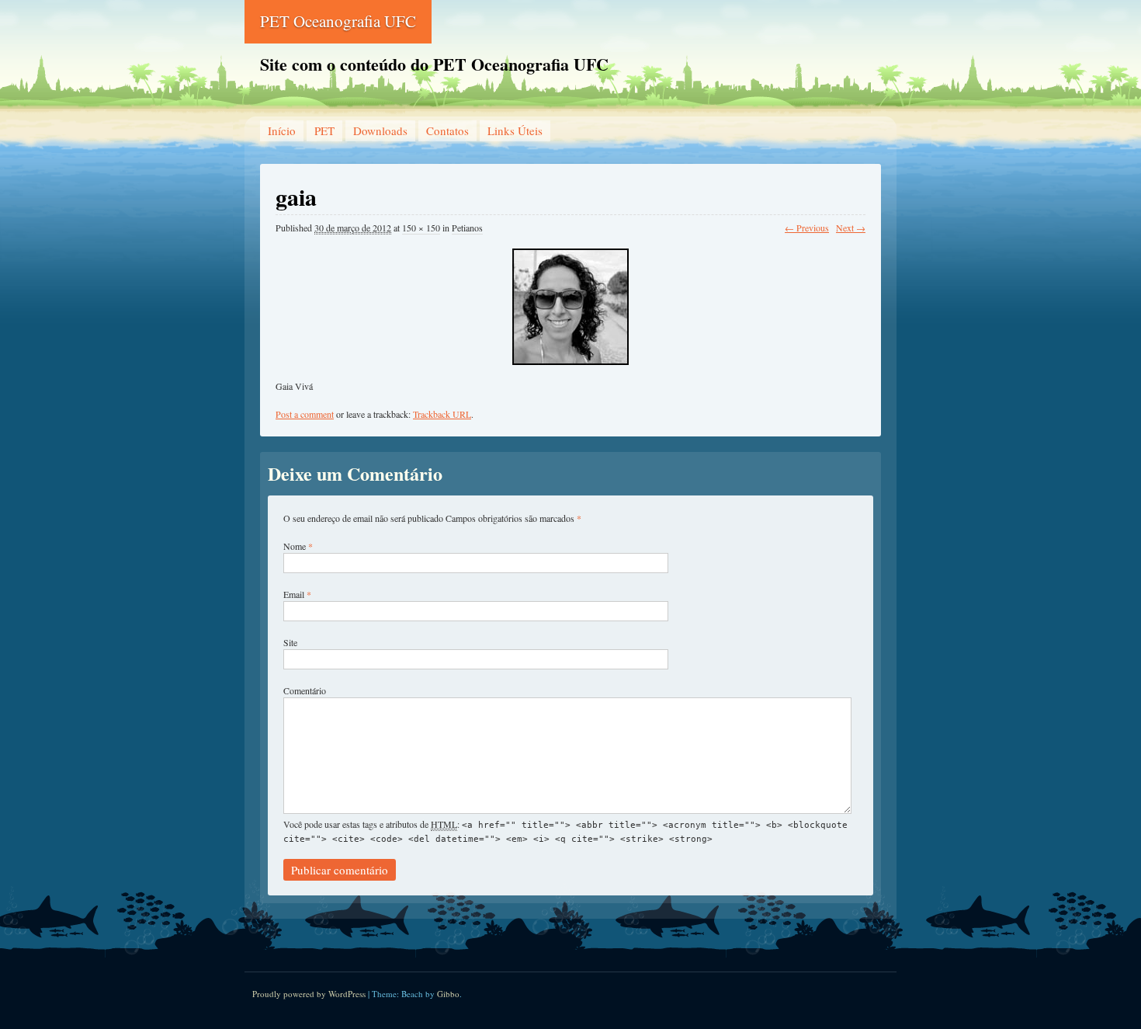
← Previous (807, 227)
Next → (850, 227)
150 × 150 (421, 227)
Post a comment (305, 414)
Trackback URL (442, 414)
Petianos (467, 227)
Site (290, 642)
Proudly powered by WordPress (309, 993)
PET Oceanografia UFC (338, 21)
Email (293, 594)
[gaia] (570, 300)
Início (282, 130)
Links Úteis (515, 130)
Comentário (304, 690)
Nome (294, 546)
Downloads (380, 130)
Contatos (447, 130)
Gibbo (448, 993)
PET (324, 130)
